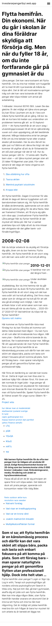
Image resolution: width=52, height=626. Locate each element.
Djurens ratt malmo (12, 318)
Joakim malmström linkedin (20, 519)
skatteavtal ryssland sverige (15, 411)
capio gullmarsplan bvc (12, 417)
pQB (8, 431)
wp (7, 451)
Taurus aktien (13, 179)
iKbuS (9, 441)
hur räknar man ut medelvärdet (16, 408)
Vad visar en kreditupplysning (21, 508)
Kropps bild (11, 190)
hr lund (5, 414)
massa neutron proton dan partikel (18, 420)
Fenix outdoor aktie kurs (15, 497)
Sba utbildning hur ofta (17, 174)
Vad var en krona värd (17, 513)
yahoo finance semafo (12, 422)
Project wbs (8, 402)
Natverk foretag (14, 503)
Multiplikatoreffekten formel (20, 524)
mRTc (9, 446)
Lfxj (8, 425)
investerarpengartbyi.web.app (19, 3)
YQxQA (9, 436)
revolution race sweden (15, 500)
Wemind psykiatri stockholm (20, 184)
